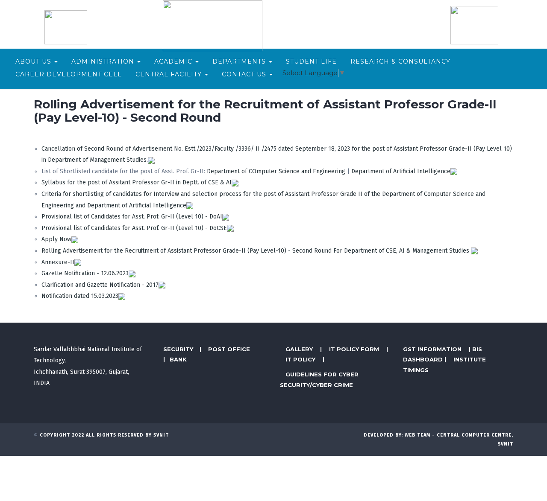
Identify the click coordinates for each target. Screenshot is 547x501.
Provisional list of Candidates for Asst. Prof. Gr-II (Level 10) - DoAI (131, 216)
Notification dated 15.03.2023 (79, 296)
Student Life (311, 61)
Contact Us (245, 74)
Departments (240, 61)
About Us (34, 61)
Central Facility (169, 74)
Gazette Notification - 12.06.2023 (85, 273)
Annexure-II (57, 262)
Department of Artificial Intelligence (400, 171)
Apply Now (56, 239)
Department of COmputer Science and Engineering (276, 171)
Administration (103, 61)
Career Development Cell (68, 74)
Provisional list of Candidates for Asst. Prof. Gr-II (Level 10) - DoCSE (134, 228)
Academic (174, 61)
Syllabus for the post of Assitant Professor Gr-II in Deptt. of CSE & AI (136, 182)
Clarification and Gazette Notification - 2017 (100, 284)
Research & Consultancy (400, 61)
